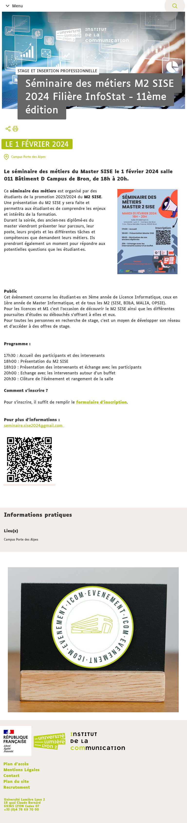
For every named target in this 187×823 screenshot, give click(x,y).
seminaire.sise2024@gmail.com (34, 425)
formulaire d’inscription (101, 402)
